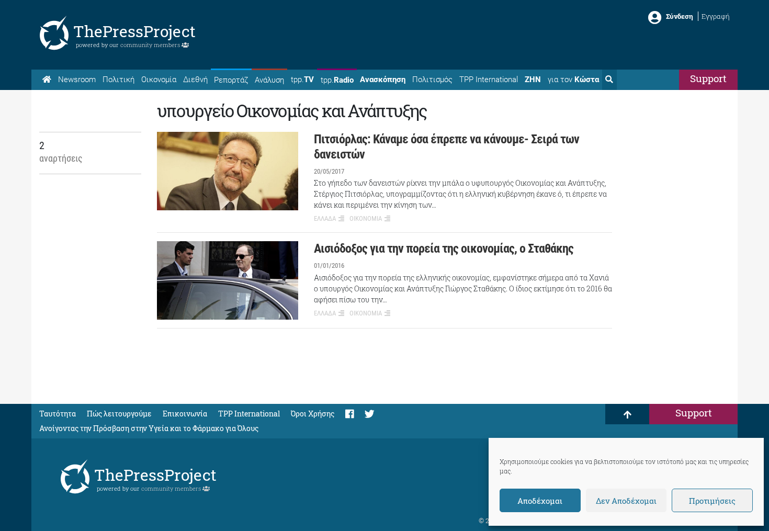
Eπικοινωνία (185, 414)
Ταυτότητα (57, 414)
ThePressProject (134, 31)
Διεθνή (195, 79)
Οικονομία (158, 79)
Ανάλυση (269, 80)
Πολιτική (118, 79)
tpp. (302, 79)
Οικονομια (365, 218)
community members (151, 45)
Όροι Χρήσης (312, 414)
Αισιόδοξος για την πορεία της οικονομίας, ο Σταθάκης (443, 248)
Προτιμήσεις (712, 500)
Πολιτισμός (432, 79)
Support (708, 78)
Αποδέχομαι (539, 500)
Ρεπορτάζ (231, 80)
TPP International (488, 79)
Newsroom (77, 79)
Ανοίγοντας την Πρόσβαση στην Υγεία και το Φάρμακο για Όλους (148, 428)
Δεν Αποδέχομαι (626, 500)
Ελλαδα (325, 218)
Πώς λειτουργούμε (119, 414)
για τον (573, 79)
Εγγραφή (716, 16)
